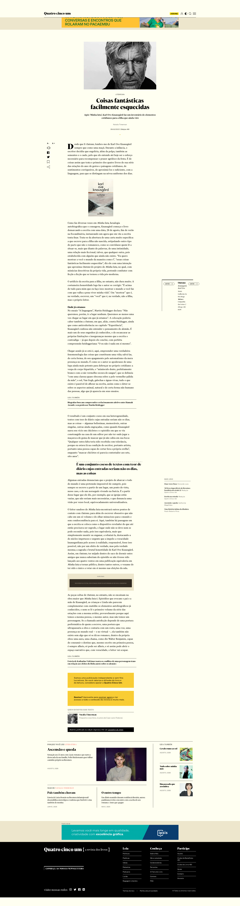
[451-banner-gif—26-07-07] (101, 583)
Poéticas (126, 858)
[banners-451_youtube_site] (120, 20)
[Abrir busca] (190, 13)
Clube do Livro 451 (184, 865)
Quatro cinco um (57, 13)
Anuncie (180, 878)
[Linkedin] (83, 889)
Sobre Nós (154, 854)
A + (53, 143)
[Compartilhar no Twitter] (48, 157)
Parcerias (154, 867)
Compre (180, 874)
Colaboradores (156, 863)
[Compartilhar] (48, 166)
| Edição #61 (125, 129)
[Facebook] (79, 889)
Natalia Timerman (120, 124)
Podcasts (126, 872)
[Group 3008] (101, 680)
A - (48, 143)
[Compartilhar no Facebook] (48, 152)
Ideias (125, 863)
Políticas (126, 854)
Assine (174, 14)
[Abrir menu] (194, 14)
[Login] (182, 13)
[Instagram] (70, 889)
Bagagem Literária (130, 881)
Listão (125, 876)
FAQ (152, 881)
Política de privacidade (149, 891)
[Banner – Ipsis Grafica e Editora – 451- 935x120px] (120, 832)
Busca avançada (53, 4)
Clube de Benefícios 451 (185, 859)
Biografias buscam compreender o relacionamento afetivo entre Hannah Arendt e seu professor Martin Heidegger (100, 404)
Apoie (179, 869)
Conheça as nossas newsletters (65, 869)
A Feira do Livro (156, 872)
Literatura (120, 94)
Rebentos (126, 867)
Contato (153, 876)
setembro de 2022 (115, 730)
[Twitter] (75, 889)
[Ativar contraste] (186, 13)
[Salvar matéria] (48, 161)
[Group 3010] (101, 698)
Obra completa (156, 858)
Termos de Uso (128, 891)
